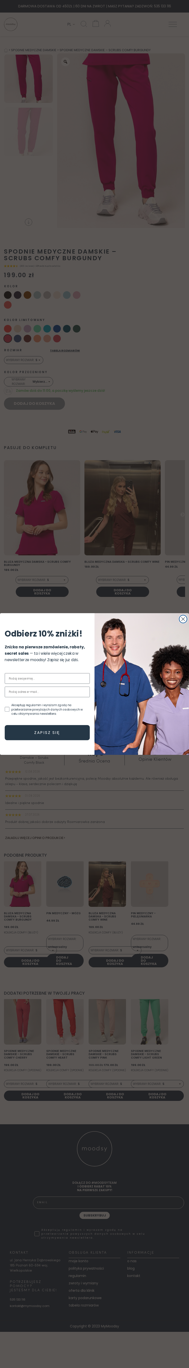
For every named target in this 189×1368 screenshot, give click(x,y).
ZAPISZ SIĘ (47, 732)
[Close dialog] (183, 619)
